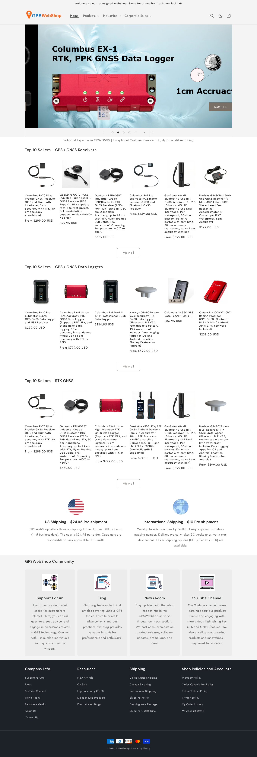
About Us (30, 711)
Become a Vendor (36, 704)
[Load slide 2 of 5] (118, 132)
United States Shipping (143, 678)
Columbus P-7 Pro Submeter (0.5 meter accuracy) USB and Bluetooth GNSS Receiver (143, 202)
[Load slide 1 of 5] (112, 132)
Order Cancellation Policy (198, 684)
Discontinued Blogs (89, 704)
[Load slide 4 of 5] (129, 132)
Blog (102, 598)
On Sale (82, 684)
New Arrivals (85, 678)
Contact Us (31, 717)
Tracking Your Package (143, 704)
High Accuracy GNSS (90, 691)
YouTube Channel (207, 598)
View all (128, 253)
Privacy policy (190, 698)
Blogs (28, 684)
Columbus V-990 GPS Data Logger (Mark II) (178, 314)
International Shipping (143, 691)
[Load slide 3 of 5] (124, 132)
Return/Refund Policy (195, 691)
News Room (154, 598)
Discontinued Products (91, 698)
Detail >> (210, 107)
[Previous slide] (103, 132)
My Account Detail (193, 711)
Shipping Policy (139, 698)
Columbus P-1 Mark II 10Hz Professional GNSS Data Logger (110, 316)
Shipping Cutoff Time (143, 711)
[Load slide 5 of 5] (135, 132)
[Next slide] (144, 132)
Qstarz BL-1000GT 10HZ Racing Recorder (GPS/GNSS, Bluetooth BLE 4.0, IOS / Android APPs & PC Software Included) (215, 321)
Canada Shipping (140, 684)
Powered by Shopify (141, 748)
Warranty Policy (191, 678)
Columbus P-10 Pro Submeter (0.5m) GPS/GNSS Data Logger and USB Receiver (40, 317)
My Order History (192, 704)
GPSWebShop (123, 748)
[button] (91, 15)
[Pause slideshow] (154, 132)
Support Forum (50, 598)
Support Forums (34, 678)
